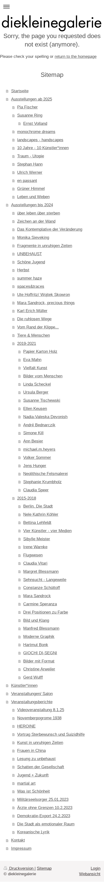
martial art (26, 783)
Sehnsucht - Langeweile (44, 579)
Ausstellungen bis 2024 (32, 205)
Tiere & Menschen (33, 335)
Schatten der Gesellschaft (40, 767)
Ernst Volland (35, 123)
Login (95, 868)
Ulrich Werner (29, 172)
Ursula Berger (35, 392)
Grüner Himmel (31, 188)
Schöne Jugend (31, 262)
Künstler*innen (24, 685)
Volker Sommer (37, 457)
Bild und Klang (36, 620)
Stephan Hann (30, 164)
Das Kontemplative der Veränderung (49, 229)
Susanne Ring (29, 115)
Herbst (23, 270)
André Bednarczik (39, 425)
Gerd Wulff (33, 677)
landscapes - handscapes (40, 140)
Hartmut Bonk (35, 644)
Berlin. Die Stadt (38, 506)
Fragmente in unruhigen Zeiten (44, 245)
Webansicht (89, 874)
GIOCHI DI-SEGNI (40, 653)
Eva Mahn (32, 359)
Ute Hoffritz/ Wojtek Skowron (43, 294)
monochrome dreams (36, 131)
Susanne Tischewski (41, 400)
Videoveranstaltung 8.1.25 (40, 710)
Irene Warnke (35, 547)
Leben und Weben (33, 196)
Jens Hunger (34, 465)
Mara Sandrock (37, 596)
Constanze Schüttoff (41, 587)
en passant (27, 180)
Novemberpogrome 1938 (39, 718)
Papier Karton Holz (40, 351)
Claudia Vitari (35, 563)
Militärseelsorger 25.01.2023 (42, 799)
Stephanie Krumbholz (42, 482)
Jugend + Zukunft (33, 775)
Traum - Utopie (30, 156)
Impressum (21, 848)
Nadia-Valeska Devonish (45, 416)
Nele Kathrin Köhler (40, 514)
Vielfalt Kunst (35, 368)
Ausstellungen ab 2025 (31, 99)
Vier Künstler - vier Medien (47, 530)
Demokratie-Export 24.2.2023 (43, 816)
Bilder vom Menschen (42, 376)
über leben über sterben (38, 213)
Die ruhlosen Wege (34, 319)
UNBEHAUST (29, 254)
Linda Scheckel (37, 384)
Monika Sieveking (33, 237)
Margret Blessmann (41, 571)
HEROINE (26, 726)
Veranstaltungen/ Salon (32, 693)
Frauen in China (31, 750)
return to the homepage (76, 56)
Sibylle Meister (36, 539)
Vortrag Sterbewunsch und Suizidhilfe (51, 734)
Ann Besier (33, 441)
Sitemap (44, 868)
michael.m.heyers (39, 449)
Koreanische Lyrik (33, 832)
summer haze (29, 278)
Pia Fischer (27, 107)
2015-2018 (26, 498)
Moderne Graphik (38, 636)
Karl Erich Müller (32, 310)
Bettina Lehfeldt (37, 522)
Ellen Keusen (35, 408)
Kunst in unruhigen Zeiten (40, 742)
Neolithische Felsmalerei (45, 473)
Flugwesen (33, 555)
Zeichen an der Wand (36, 221)
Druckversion (21, 868)
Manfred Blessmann (41, 628)
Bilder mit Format (38, 661)
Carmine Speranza (40, 604)
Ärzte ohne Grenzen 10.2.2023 (44, 807)
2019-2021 (26, 343)
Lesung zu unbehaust (36, 758)
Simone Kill (33, 433)
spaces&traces (30, 286)
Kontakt (18, 840)
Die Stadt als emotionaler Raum (45, 824)
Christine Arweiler (39, 669)
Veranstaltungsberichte (31, 702)
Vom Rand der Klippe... (38, 327)
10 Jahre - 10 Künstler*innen (43, 148)
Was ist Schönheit (33, 791)
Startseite (20, 91)
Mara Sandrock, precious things (46, 303)
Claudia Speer (36, 490)
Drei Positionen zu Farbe (45, 612)
